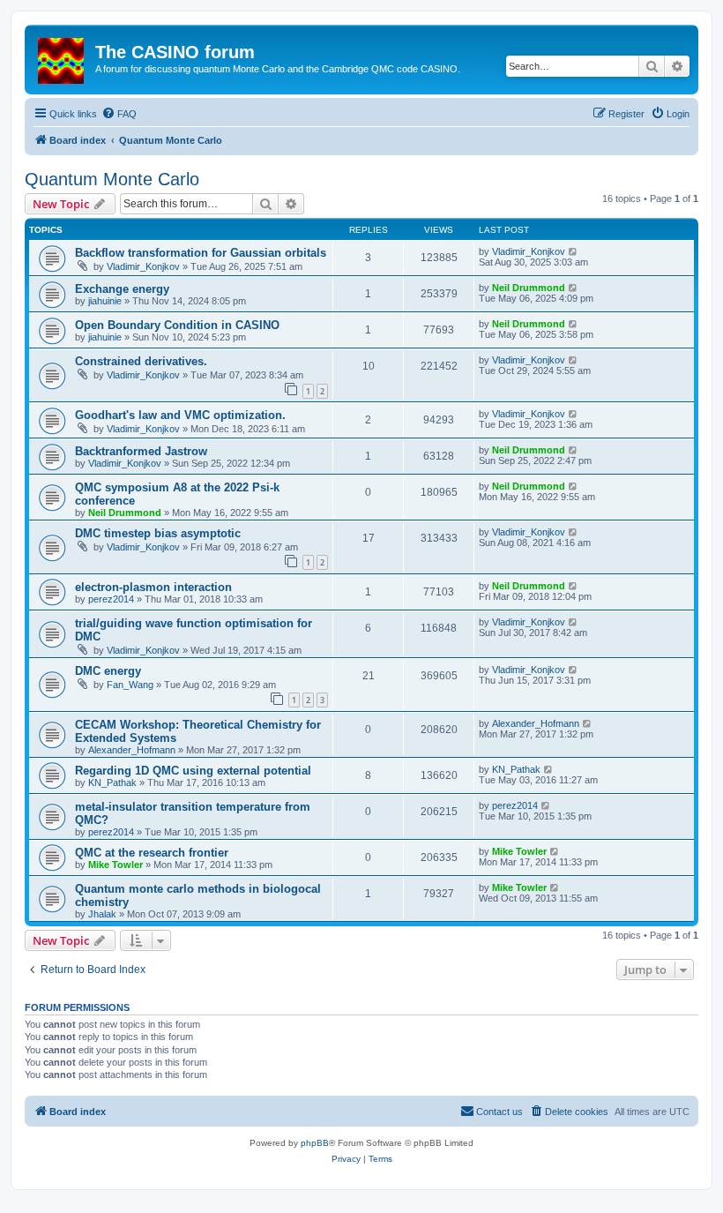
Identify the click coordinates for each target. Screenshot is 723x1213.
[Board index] (62, 57)
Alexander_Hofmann (131, 750)
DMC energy (108, 671)
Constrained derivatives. (141, 361)
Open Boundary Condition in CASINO (177, 325)
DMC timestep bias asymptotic (158, 533)
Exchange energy (122, 289)
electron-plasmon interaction (153, 587)
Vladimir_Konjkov (143, 266)
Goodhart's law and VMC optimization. (180, 415)
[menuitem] (119, 113)
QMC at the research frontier (151, 852)
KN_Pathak (112, 782)
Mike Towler (115, 864)
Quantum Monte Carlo (112, 179)
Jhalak (102, 914)
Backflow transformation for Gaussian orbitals (200, 252)
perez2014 (111, 599)
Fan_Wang (130, 684)
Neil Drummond (528, 287)
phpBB (315, 1143)
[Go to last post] (573, 251)
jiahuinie (105, 301)
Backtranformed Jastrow (141, 451)
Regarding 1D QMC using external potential (193, 770)
